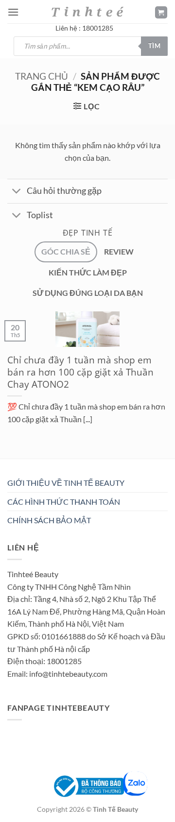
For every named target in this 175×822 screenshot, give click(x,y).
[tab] (66, 251)
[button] (13, 12)
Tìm (154, 46)
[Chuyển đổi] (16, 192)
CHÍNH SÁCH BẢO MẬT (49, 520)
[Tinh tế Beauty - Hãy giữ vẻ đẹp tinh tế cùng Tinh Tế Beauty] (87, 11)
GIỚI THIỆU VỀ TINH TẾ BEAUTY (65, 482)
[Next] (36, 460)
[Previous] (9, 460)
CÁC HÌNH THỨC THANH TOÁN (63, 501)
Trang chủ (41, 76)
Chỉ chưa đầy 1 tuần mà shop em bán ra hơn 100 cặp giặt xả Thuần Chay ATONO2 (80, 372)
